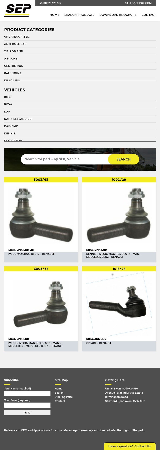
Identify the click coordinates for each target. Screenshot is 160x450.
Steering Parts (63, 397)
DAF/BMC (11, 126)
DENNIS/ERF (13, 140)
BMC (7, 97)
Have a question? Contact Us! (129, 446)
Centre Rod (13, 65)
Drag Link (12, 80)
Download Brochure (117, 15)
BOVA (8, 104)
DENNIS (10, 133)
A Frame (11, 58)
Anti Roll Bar (15, 44)
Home (54, 15)
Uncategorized (16, 36)
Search (123, 159)
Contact (148, 15)
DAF (7, 111)
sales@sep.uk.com (138, 3)
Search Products (79, 15)
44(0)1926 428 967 (50, 3)
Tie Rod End (13, 51)
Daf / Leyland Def (18, 119)
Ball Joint (12, 73)
